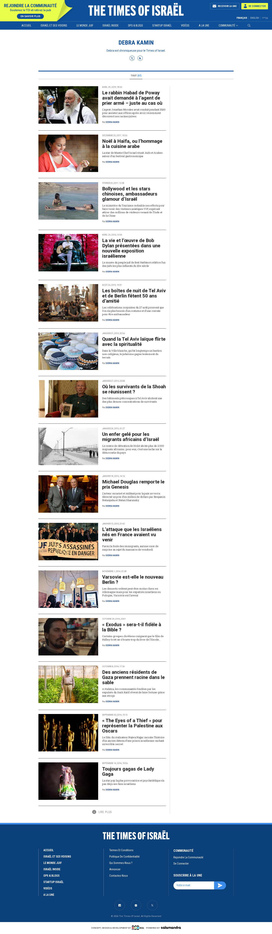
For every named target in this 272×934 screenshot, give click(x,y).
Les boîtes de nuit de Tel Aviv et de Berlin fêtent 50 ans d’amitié (134, 296)
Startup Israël (162, 25)
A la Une (204, 25)
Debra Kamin (112, 122)
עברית (265, 18)
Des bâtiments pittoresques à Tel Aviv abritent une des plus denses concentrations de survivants (132, 399)
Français (242, 18)
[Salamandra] (171, 927)
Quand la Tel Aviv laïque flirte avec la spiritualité (133, 341)
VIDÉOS (47, 888)
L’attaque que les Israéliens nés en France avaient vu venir (132, 535)
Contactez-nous (118, 875)
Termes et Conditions (121, 850)
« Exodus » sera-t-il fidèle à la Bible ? (131, 627)
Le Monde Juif (84, 25)
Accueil (26, 25)
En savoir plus (30, 16)
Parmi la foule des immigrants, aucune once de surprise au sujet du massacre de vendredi (130, 547)
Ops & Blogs (135, 25)
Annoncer (114, 869)
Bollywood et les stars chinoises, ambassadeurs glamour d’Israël (129, 194)
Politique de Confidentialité (124, 856)
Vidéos (185, 25)
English (254, 18)
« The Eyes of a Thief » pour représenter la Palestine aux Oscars (132, 726)
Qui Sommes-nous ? (120, 863)
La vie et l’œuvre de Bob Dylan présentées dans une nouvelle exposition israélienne (131, 248)
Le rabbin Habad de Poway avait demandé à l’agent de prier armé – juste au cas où (132, 98)
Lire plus (105, 812)
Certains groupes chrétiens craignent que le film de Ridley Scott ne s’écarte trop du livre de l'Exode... (133, 637)
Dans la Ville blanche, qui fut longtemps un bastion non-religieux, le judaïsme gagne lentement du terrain (132, 354)
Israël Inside (111, 25)
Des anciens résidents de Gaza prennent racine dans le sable (133, 677)
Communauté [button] (227, 25)
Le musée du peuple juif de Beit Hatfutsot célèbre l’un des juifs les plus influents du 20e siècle (133, 264)
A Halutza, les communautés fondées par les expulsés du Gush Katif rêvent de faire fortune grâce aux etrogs (133, 692)
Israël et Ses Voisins (54, 25)
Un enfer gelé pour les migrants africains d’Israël (130, 436)
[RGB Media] (138, 927)
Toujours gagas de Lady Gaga (128, 771)
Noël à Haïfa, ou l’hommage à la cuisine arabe (132, 143)
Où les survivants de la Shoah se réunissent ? (134, 389)
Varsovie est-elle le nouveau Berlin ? (132, 579)
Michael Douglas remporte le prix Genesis (133, 484)
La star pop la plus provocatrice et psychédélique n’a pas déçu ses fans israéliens (133, 782)
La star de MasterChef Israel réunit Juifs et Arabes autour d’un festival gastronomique (132, 154)
